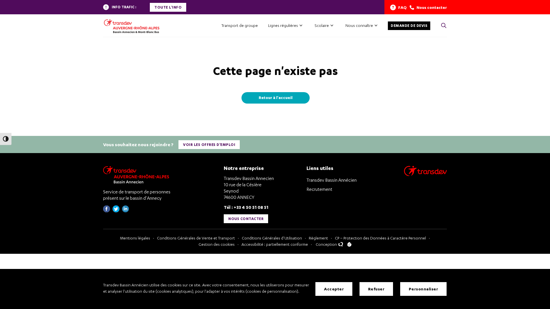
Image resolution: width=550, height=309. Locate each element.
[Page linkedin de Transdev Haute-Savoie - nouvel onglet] (125, 210)
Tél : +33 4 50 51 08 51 (246, 207)
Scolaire (322, 25)
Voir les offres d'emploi (209, 144)
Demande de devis (409, 25)
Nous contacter (246, 219)
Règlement (318, 237)
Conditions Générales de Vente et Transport (196, 237)
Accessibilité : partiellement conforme (274, 244)
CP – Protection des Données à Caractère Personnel (380, 237)
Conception (327, 244)
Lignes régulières (283, 25)
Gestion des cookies (217, 244)
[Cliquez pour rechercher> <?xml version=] (444, 26)
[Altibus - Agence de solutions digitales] (349, 244)
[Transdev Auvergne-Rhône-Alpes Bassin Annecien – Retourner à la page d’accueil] (137, 175)
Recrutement (319, 189)
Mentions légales (135, 237)
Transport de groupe (239, 25)
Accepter (334, 288)
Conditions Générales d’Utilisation (272, 237)
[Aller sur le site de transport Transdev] (425, 174)
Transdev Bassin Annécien (332, 180)
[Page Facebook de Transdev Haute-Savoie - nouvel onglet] (106, 210)
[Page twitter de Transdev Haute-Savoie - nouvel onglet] (116, 210)
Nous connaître (359, 25)
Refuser (376, 288)
